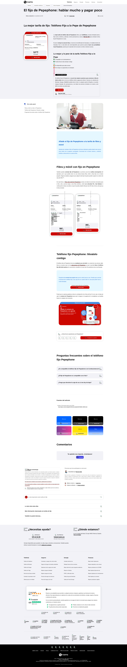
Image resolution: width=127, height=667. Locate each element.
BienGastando (82, 650)
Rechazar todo (119, 657)
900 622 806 (86, 36)
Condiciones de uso (117, 664)
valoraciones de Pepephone (78, 265)
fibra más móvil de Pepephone (73, 182)
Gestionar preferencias (113, 660)
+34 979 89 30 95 (65, 659)
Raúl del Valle (71, 15)
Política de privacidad (106, 664)
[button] (36, 37)
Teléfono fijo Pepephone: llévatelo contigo (34, 110)
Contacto (42, 650)
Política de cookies (74, 650)
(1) (63, 177)
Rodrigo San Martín (81, 485)
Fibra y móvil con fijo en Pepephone (33, 108)
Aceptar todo (107, 657)
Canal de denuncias (91, 650)
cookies (108, 643)
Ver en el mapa (77, 534)
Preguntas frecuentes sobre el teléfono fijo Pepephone (37, 112)
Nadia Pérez (78, 483)
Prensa (47, 650)
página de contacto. (47, 545)
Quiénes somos (35, 650)
